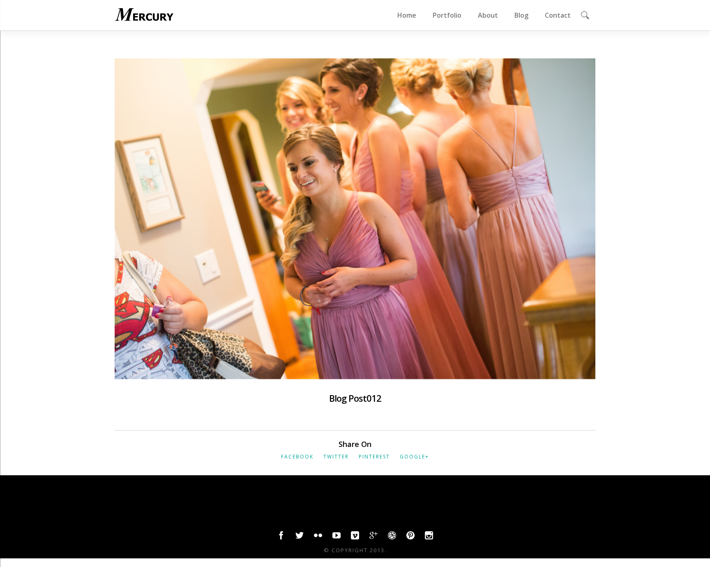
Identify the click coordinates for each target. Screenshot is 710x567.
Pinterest (374, 456)
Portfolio (447, 15)
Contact (558, 15)
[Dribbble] (392, 537)
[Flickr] (318, 537)
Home (406, 15)
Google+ (414, 456)
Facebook (297, 456)
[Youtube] (336, 537)
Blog (521, 15)
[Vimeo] (355, 537)
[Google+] (373, 537)
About (488, 15)
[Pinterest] (410, 537)
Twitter (336, 456)
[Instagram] (429, 537)
